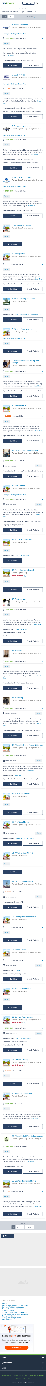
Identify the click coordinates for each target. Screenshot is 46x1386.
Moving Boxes (38, 1139)
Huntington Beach (15, 9)
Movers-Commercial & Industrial (13, 1309)
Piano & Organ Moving (19, 27)
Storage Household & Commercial (14, 1312)
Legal (28, 1378)
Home (3, 9)
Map (11, 17)
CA (7, 9)
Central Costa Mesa (31, 314)
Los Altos (26, 555)
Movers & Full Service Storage (12, 1307)
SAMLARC (18, 775)
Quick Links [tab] (7, 1363)
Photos (6, 43)
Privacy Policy (7, 1375)
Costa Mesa (20, 314)
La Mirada (18, 970)
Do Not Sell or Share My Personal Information (29, 1375)
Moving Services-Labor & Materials (14, 1305)
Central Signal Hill (21, 629)
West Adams (27, 1038)
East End (19, 555)
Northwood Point (21, 838)
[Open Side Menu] (42, 3)
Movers (30, 228)
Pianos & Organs (39, 602)
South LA (19, 1038)
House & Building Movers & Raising (14, 1314)
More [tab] (4, 1368)
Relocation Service (8, 1310)
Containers (31, 365)
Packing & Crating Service (11, 1318)
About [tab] (4, 1357)
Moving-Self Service (8, 1316)
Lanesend (30, 838)
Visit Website (34, 65)
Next (29, 1227)
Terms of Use (20, 1378)
